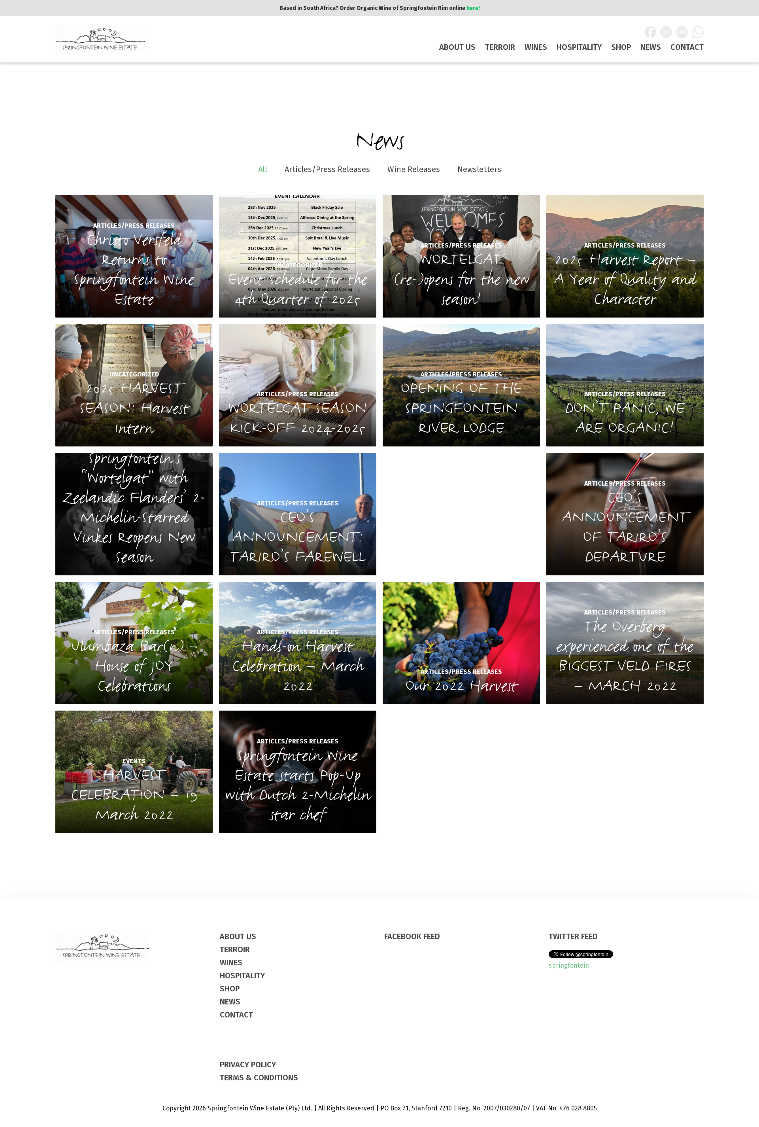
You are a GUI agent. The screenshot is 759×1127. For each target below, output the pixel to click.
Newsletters (479, 169)
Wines (536, 47)
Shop (621, 47)
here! (473, 8)
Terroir (500, 47)
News (650, 47)
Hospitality (579, 47)
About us (457, 47)
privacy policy (248, 1064)
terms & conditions (259, 1077)
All (262, 169)
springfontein (569, 965)
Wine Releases (413, 169)
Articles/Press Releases (327, 169)
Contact (687, 47)
